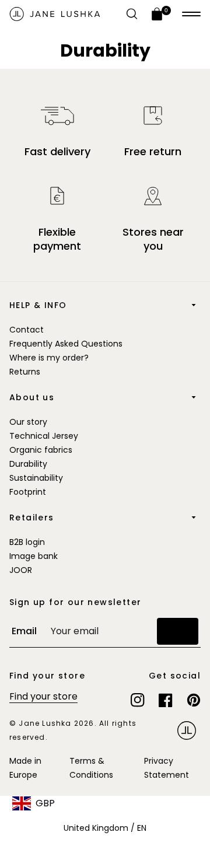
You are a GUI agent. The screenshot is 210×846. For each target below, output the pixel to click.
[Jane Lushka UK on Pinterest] (194, 700)
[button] (191, 14)
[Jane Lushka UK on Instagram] (138, 700)
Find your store (43, 696)
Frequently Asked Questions (66, 343)
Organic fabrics (40, 450)
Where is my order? (49, 357)
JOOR (20, 570)
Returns (24, 371)
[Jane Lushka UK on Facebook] (166, 700)
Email (24, 631)
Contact (26, 329)
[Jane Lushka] (54, 14)
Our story (28, 422)
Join (177, 631)
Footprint (27, 492)
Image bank (33, 556)
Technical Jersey (43, 436)
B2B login (27, 542)
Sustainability (36, 478)
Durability (28, 464)
